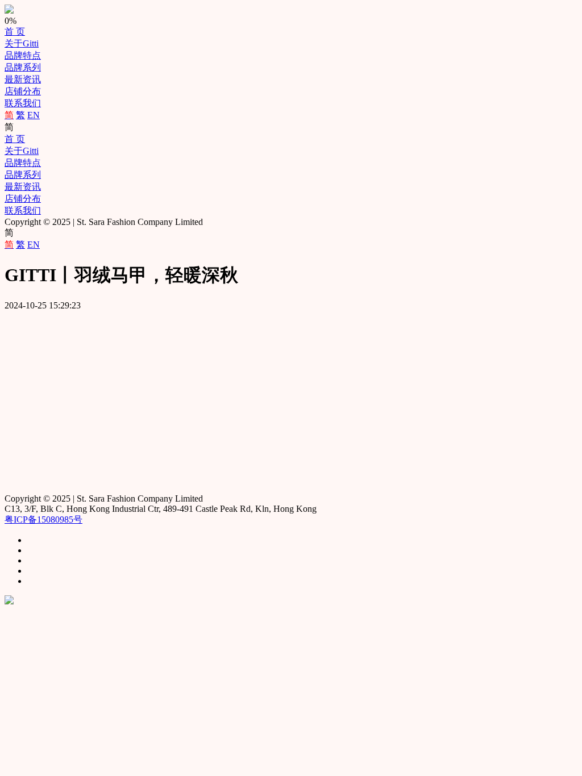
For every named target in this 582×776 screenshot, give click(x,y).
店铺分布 (23, 91)
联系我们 (23, 103)
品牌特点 (23, 55)
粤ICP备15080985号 (43, 519)
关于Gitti (22, 43)
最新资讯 (23, 79)
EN (33, 115)
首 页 (15, 31)
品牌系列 (23, 67)
